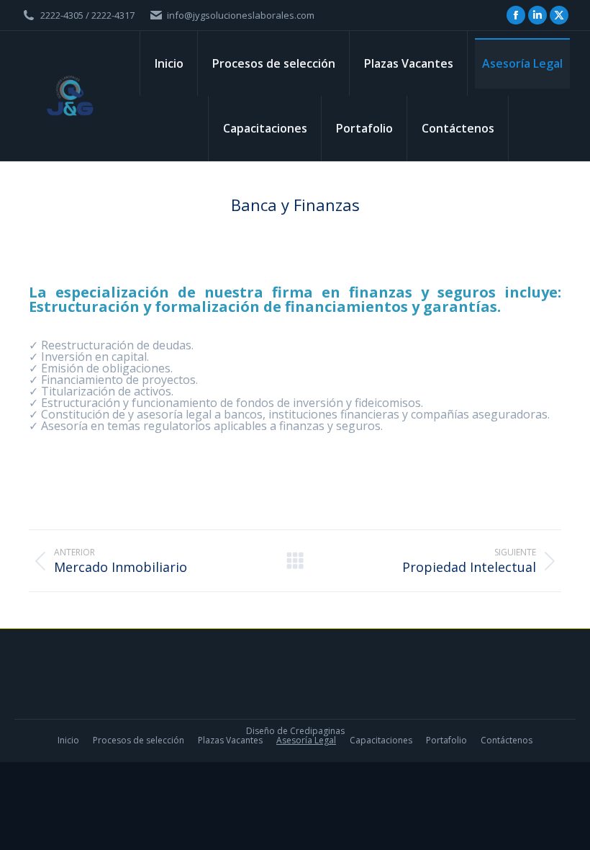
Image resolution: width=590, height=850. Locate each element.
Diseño (260, 731)
